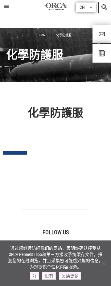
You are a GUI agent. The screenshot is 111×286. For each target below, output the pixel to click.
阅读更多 (70, 275)
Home (43, 35)
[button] (86, 7)
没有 (49, 275)
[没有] (103, 263)
